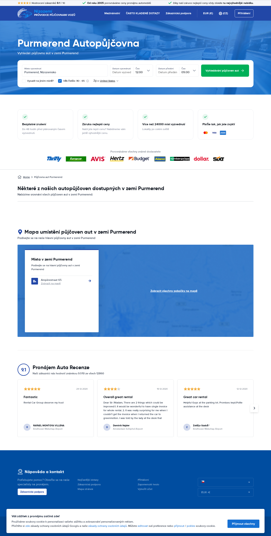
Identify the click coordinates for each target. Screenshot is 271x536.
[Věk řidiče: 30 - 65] (60, 81)
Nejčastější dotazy (88, 479)
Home (26, 177)
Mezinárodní (112, 13)
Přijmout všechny (243, 524)
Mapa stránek (85, 489)
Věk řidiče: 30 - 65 (74, 80)
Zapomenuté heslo (148, 484)
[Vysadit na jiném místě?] (24, 81)
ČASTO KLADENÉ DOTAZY (143, 13)
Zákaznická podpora (178, 13)
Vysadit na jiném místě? (40, 80)
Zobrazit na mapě (51, 283)
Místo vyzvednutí (32, 68)
